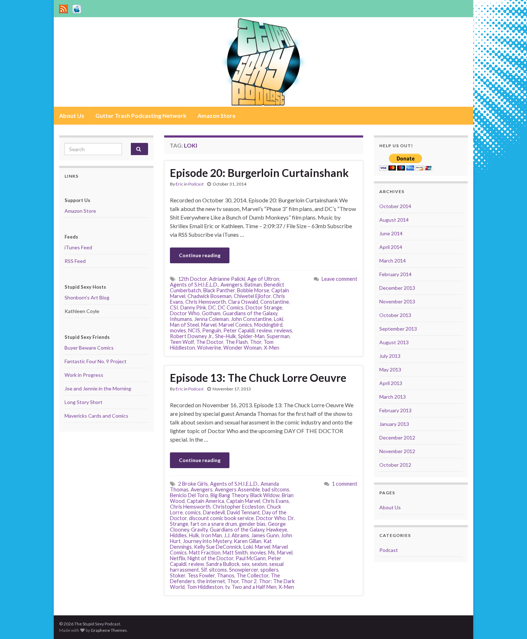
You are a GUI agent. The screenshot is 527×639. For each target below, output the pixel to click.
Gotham (211, 313)
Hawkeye (276, 530)
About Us (71, 115)
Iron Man (211, 535)
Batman (253, 285)
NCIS (194, 330)
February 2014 (395, 274)
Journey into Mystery (207, 541)
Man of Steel (184, 325)
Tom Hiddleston (205, 587)
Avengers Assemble (237, 489)
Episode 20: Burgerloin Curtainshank (259, 172)
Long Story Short (84, 402)
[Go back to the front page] (263, 62)
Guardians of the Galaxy (250, 313)
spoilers (269, 570)
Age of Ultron (263, 279)
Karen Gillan (247, 541)
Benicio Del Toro (189, 495)
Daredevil (214, 512)
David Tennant (243, 512)
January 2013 (394, 424)
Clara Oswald (243, 302)
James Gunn (265, 535)
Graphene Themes (109, 630)
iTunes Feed (78, 247)
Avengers (231, 285)
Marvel (209, 325)
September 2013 (398, 329)
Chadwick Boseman (209, 296)
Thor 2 (249, 581)
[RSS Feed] (63, 8)
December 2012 (397, 437)
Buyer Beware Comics (89, 348)
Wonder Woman (242, 348)
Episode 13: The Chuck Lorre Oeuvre (258, 377)
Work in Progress (84, 375)
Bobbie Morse (253, 290)
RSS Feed (75, 261)
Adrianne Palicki (227, 279)
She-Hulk (225, 336)
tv (227, 587)
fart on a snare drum (213, 524)
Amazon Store (217, 115)
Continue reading (199, 255)
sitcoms (218, 570)
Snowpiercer (243, 570)
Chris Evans (275, 501)
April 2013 (390, 383)
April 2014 (390, 247)
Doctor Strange (264, 307)
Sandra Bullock (222, 564)
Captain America (205, 501)
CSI (174, 307)
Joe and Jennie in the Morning (98, 388)
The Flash (236, 342)
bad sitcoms (275, 489)
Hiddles (178, 535)
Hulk (194, 535)
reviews (283, 330)
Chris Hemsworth (205, 302)
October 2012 (395, 465)
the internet (211, 581)
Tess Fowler (201, 575)
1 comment (344, 484)
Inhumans (181, 319)
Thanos (225, 575)
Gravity (199, 530)
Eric (179, 184)
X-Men (271, 348)
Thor (255, 342)
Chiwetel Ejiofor (252, 296)
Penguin (211, 330)
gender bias (252, 524)
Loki (278, 319)
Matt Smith (235, 552)
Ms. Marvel (280, 552)
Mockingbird (268, 325)
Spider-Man (251, 336)
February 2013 (395, 410)
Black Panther (219, 290)
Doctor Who (185, 313)
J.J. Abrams (236, 535)
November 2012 (397, 451)
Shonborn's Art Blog (87, 297)
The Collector (253, 575)
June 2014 (391, 233)
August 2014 (394, 220)
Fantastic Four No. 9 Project (96, 361)
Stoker (177, 575)
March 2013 (392, 397)
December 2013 (397, 288)
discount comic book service (221, 518)
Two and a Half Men (254, 587)
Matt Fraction (204, 552)
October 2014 (395, 206)
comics (193, 512)
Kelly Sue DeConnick (217, 547)
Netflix (177, 558)
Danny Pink (193, 307)
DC (212, 307)
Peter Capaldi (239, 330)
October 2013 (395, 315)
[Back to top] (511, 623)
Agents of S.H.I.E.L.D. (194, 285)
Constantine (274, 302)
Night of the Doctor (210, 558)
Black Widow (265, 495)
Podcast (196, 184)
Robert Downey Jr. (191, 336)
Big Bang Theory (229, 495)
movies (178, 330)
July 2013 (389, 356)
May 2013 (390, 369)
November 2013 (397, 301)
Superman (278, 336)
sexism (259, 564)
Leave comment (339, 279)
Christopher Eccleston (239, 507)
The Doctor (209, 342)
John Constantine (251, 319)
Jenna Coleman (211, 319)
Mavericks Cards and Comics (96, 416)
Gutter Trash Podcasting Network (140, 115)
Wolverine (209, 348)
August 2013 (394, 342)
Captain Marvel (243, 501)
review (264, 330)
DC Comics (230, 307)
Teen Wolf (182, 342)
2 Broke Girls (193, 484)
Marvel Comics (235, 325)
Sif (204, 570)
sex (246, 564)
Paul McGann (251, 558)
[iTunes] (76, 8)
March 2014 (392, 261)
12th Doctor (192, 279)
